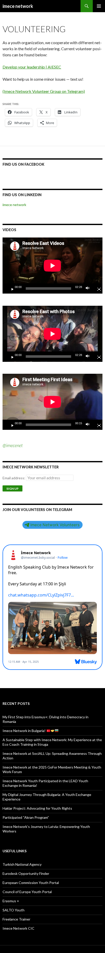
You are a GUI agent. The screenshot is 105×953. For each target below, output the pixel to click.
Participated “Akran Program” (26, 817)
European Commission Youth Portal (31, 882)
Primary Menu (99, 6)
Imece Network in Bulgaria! (24, 730)
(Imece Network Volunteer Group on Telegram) (44, 91)
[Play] (10, 288)
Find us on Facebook (23, 164)
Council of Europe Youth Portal (27, 892)
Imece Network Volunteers (55, 524)
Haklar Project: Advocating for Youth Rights (37, 808)
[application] (52, 265)
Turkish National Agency (22, 864)
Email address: (14, 478)
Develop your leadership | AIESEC (32, 66)
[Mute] (89, 288)
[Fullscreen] (97, 288)
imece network (18, 6)
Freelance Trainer (16, 919)
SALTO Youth (13, 910)
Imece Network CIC (18, 928)
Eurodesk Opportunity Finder (26, 873)
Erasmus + (11, 901)
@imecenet (13, 445)
